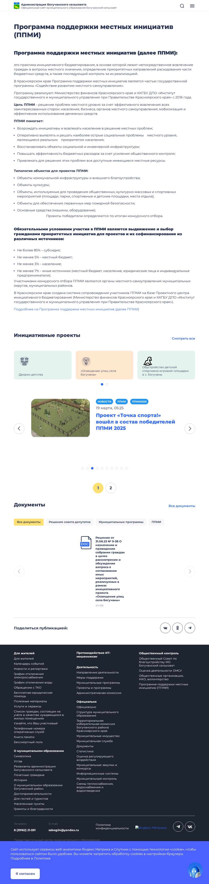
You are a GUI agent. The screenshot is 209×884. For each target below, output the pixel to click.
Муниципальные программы (98, 682)
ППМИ (121, 401)
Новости (104, 401)
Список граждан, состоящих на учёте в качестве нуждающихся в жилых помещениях (39, 715)
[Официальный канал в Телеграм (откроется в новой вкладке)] (178, 827)
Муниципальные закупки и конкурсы (97, 766)
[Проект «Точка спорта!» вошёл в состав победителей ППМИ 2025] (60, 418)
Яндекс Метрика (96, 849)
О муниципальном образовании (39, 751)
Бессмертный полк (28, 742)
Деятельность (87, 667)
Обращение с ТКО (27, 687)
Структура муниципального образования (98, 713)
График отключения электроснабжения (29, 675)
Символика (22, 756)
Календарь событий (29, 664)
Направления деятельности (98, 672)
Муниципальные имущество (98, 736)
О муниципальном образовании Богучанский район (38, 786)
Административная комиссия (99, 693)
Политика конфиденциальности (112, 826)
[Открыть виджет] (195, 870)
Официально (87, 701)
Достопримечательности (33, 794)
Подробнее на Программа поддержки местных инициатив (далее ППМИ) (76, 309)
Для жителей (24, 653)
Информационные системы (97, 773)
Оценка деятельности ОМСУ (160, 670)
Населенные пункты (29, 804)
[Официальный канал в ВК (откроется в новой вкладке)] (190, 827)
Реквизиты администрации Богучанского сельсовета (35, 768)
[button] (102, 384)
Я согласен (25, 874)
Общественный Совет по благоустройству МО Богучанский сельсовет (158, 662)
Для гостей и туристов (31, 798)
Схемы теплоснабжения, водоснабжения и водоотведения (95, 787)
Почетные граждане (29, 775)
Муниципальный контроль (97, 778)
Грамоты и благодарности (33, 809)
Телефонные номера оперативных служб (29, 730)
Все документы (182, 506)
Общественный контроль (159, 653)
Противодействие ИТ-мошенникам (93, 654)
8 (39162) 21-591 (25, 830)
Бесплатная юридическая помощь (33, 694)
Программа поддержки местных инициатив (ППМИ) (163, 686)
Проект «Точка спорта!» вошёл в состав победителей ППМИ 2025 (135, 421)
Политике (42, 858)
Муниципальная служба (95, 741)
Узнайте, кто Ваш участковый (36, 723)
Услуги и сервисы (27, 706)
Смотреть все (183, 338)
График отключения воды (33, 682)
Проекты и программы (94, 688)
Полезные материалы (30, 701)
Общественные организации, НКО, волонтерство (161, 677)
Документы (85, 746)
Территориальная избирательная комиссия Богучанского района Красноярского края (96, 726)
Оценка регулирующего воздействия (95, 758)
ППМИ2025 (139, 401)
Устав (18, 761)
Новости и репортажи (31, 669)
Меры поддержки (90, 677)
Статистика (85, 751)
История (20, 780)
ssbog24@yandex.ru (64, 830)
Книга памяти (24, 737)
